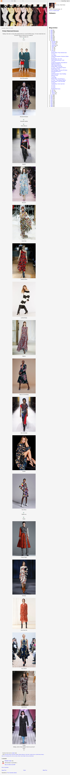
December (54, 41)
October (53, 43)
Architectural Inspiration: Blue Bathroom (59, 62)
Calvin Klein (27, 754)
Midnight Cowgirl (8, 760)
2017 (52, 95)
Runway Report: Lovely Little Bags (58, 81)
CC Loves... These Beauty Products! (58, 67)
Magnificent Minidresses (56, 63)
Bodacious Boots (54, 75)
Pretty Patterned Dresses (56, 65)
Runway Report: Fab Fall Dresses (58, 78)
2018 (52, 40)
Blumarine (23, 754)
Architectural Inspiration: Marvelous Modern (60, 56)
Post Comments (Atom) (12, 772)
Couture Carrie (17, 6)
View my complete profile (54, 10)
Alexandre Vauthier (15, 754)
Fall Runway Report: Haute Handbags (58, 73)
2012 (52, 101)
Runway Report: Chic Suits (56, 58)
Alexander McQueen (8, 754)
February (53, 92)
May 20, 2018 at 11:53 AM (10, 764)
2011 (52, 102)
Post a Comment (5, 767)
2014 (52, 98)
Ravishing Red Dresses (56, 71)
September (54, 45)
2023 (52, 33)
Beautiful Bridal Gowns (55, 88)
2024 (52, 32)
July (53, 47)
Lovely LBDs (53, 77)
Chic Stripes (53, 55)
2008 (52, 106)
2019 (52, 38)
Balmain (20, 754)
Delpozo (42, 754)
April (53, 90)
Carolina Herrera (32, 754)
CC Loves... (53, 51)
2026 (52, 30)
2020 (52, 37)
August (53, 46)
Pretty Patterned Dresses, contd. (57, 60)
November (54, 42)
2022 (52, 35)
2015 (52, 97)
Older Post (45, 770)
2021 (52, 36)
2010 (52, 103)
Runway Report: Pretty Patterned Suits (59, 52)
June (53, 48)
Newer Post (4, 770)
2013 (52, 100)
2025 (52, 31)
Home (24, 770)
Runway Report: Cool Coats (56, 66)
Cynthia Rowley (38, 754)
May (53, 50)
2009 (52, 105)
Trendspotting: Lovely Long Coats (58, 83)
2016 (52, 96)
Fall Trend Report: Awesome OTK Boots (59, 70)
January (53, 93)
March (53, 91)
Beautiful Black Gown (55, 68)
